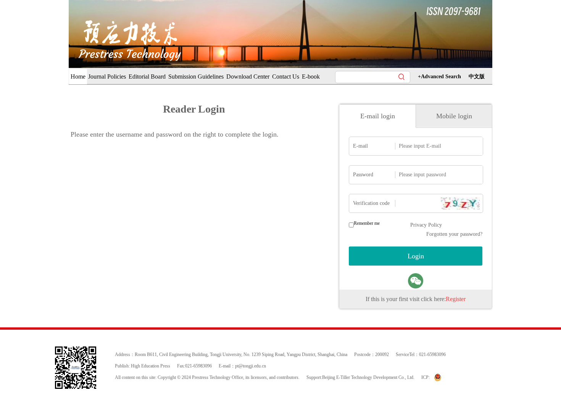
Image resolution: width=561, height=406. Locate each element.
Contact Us (285, 76)
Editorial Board (147, 76)
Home (78, 76)
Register (456, 299)
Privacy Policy (426, 225)
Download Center (247, 76)
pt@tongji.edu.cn (250, 366)
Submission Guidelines (196, 76)
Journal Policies (107, 76)
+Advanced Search (439, 76)
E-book (311, 76)
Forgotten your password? (454, 234)
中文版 (477, 76)
